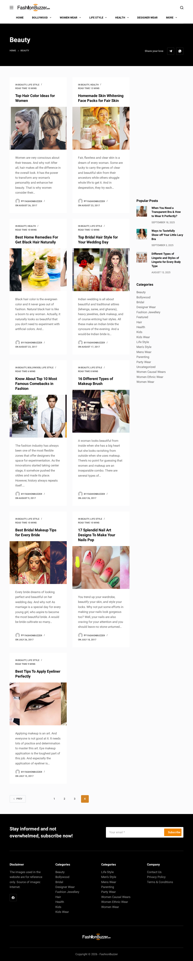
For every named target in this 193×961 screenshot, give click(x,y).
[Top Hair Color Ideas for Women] (38, 128)
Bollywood (34, 367)
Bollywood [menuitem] (40, 17)
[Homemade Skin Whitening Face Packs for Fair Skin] (100, 128)
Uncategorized (145, 367)
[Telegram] (170, 51)
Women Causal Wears (151, 372)
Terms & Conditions (160, 882)
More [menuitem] (169, 17)
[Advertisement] (159, 134)
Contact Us (154, 872)
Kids (139, 332)
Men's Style (143, 347)
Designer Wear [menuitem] (147, 17)
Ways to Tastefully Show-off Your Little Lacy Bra (167, 235)
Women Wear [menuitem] (68, 17)
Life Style (33, 84)
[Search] (181, 7)
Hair (139, 322)
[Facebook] (13, 897)
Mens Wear (143, 352)
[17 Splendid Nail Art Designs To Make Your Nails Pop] (100, 567)
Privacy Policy (156, 877)
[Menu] (11, 7)
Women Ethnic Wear (149, 377)
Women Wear (145, 382)
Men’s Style (108, 877)
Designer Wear (146, 307)
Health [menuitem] (120, 17)
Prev (19, 798)
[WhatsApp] (179, 51)
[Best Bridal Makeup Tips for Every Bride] (38, 562)
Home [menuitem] (20, 17)
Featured (142, 317)
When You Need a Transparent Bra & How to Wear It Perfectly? (166, 212)
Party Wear (143, 362)
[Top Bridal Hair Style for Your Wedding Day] (100, 269)
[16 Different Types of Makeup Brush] (100, 411)
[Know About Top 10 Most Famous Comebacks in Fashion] (38, 416)
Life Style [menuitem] (96, 17)
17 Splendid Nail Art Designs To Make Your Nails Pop (96, 535)
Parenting (142, 357)
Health (94, 84)
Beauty (22, 84)
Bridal (140, 302)
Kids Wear (143, 337)
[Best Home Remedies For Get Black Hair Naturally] (38, 269)
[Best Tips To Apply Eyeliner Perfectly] (38, 703)
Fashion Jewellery (148, 312)
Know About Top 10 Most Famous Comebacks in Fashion (36, 383)
